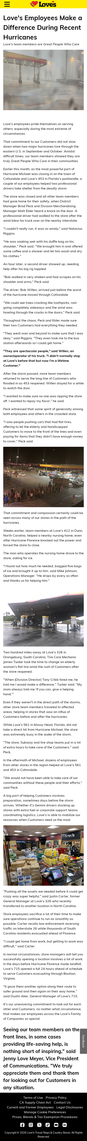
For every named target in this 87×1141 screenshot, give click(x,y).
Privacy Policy (56, 1097)
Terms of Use (33, 1097)
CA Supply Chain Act (35, 1102)
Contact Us (62, 1102)
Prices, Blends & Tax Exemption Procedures (44, 1117)
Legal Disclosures (69, 1107)
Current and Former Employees (30, 1107)
